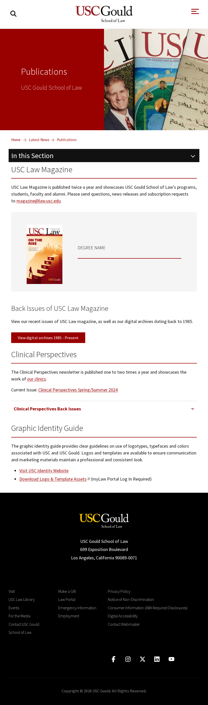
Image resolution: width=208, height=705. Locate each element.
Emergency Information (77, 607)
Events (14, 607)
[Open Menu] (194, 12)
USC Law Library (22, 599)
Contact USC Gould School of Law (24, 628)
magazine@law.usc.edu (38, 201)
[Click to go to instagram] (128, 659)
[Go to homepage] (104, 520)
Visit (12, 591)
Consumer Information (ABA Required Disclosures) (147, 607)
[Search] (13, 13)
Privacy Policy (119, 591)
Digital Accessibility (123, 615)
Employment (68, 615)
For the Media (19, 615)
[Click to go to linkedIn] (157, 659)
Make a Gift (67, 591)
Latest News (39, 139)
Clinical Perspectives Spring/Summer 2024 (78, 390)
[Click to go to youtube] (171, 659)
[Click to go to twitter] (142, 659)
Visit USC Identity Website (43, 470)
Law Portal (66, 599)
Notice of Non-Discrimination (131, 599)
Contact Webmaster (124, 624)
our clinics (36, 379)
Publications (67, 139)
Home (16, 139)
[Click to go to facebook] (113, 659)
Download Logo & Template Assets (52, 479)
